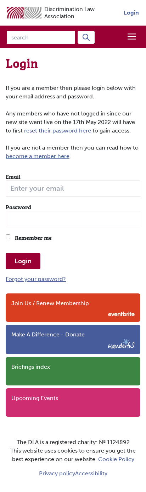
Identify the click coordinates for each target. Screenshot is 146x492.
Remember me (33, 237)
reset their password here (57, 130)
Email (13, 176)
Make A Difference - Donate (48, 334)
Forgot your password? (36, 279)
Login (131, 12)
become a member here (37, 156)
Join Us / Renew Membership (50, 303)
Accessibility (91, 473)
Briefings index (30, 366)
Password (18, 206)
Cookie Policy (116, 459)
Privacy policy (57, 473)
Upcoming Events (34, 398)
